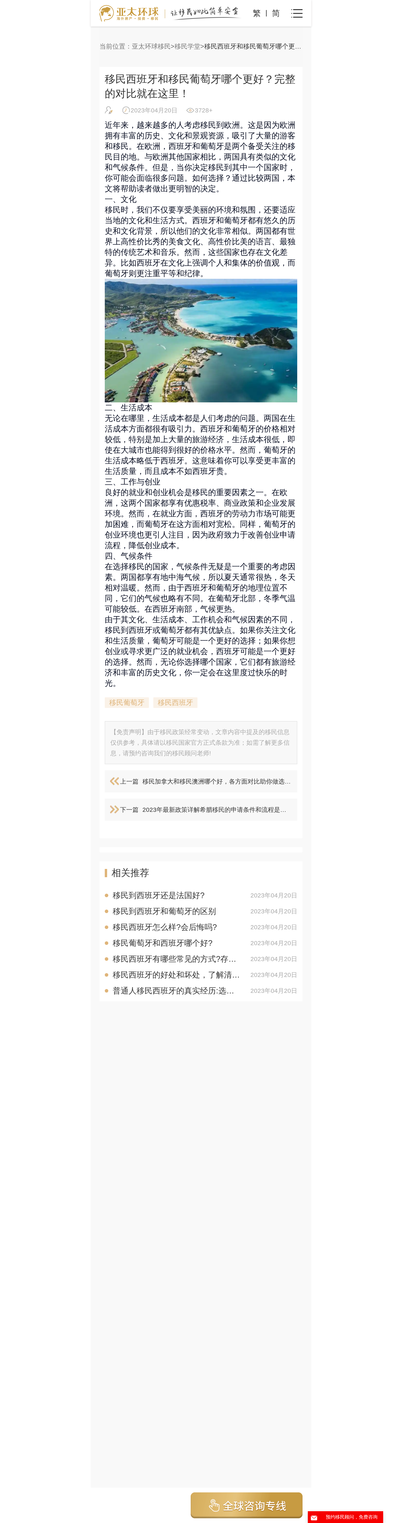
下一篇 (129, 809)
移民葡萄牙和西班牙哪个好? (162, 943)
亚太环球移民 (151, 46)
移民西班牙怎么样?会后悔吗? (165, 927)
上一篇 (129, 781)
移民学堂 (187, 46)
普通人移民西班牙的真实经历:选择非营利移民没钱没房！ (177, 990)
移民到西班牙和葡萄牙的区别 (164, 911)
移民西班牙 (175, 702)
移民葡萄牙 (126, 702)
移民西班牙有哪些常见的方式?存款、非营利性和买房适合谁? (177, 959)
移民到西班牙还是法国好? (159, 895)
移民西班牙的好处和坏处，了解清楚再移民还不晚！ (177, 974)
